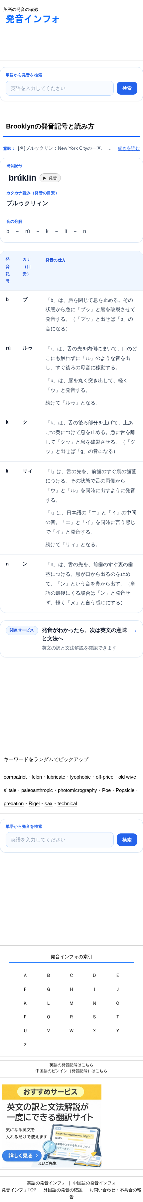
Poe (106, 790)
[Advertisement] (53, 43)
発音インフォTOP (19, 1189)
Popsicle (125, 790)
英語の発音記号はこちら (71, 1065)
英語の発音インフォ (46, 1182)
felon (37, 777)
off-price (104, 777)
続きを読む (129, 148)
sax (49, 803)
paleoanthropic (37, 790)
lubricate (56, 777)
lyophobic (80, 777)
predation (14, 803)
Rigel (34, 803)
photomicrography (77, 790)
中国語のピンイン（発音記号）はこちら (71, 1071)
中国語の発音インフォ (94, 1182)
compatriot (15, 777)
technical (67, 803)
